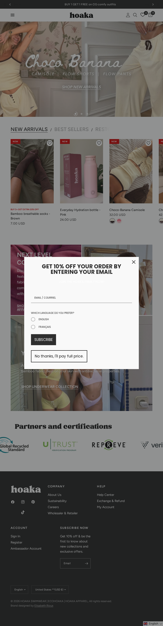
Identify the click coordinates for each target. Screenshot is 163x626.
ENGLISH (44, 319)
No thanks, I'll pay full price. (59, 356)
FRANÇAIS (45, 327)
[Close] (134, 262)
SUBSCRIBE (43, 339)
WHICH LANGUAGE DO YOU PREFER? (52, 313)
